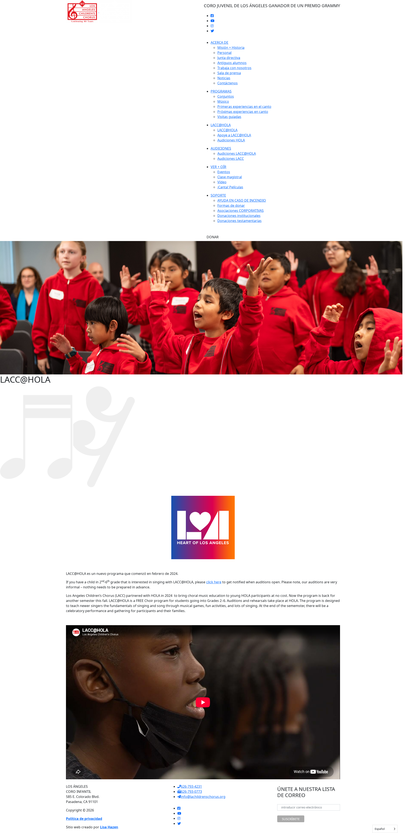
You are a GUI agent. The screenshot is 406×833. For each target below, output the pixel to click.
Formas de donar (231, 205)
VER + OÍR (218, 166)
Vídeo (221, 182)
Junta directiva (228, 57)
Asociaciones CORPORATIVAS (240, 210)
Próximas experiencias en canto (242, 111)
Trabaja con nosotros (234, 68)
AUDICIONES (221, 148)
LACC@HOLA (221, 125)
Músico (223, 101)
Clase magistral (229, 177)
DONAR (213, 237)
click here (213, 582)
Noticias (223, 78)
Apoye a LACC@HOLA (234, 135)
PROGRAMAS (221, 91)
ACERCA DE (219, 42)
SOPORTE (218, 195)
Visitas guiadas (229, 116)
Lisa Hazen (109, 827)
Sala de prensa (229, 73)
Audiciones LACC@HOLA (236, 153)
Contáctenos (227, 83)
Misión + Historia (230, 47)
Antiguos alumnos (232, 62)
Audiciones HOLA (231, 140)
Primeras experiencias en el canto (244, 106)
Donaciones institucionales (239, 215)
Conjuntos (225, 96)
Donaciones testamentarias (239, 220)
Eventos (223, 172)
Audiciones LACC (230, 158)
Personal (224, 52)
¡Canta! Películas (230, 187)
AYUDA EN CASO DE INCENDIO (241, 200)
